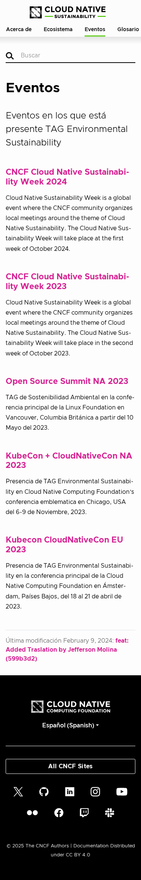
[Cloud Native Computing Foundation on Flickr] (32, 812)
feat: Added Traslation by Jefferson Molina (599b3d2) (67, 650)
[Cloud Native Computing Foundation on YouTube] (122, 791)
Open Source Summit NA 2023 (67, 381)
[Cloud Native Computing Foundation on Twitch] (84, 812)
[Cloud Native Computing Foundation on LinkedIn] (69, 791)
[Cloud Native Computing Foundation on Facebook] (59, 812)
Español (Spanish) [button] (68, 726)
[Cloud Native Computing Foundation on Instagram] (95, 791)
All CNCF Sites (70, 766)
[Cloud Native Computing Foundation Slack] (109, 812)
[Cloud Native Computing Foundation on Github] (44, 791)
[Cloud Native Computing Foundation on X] (18, 791)
